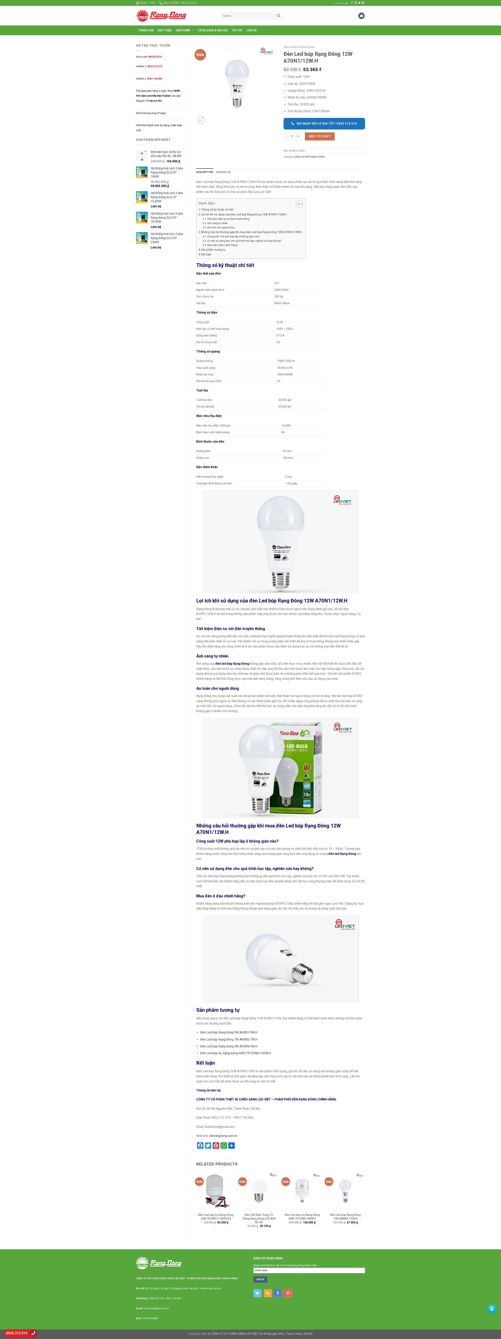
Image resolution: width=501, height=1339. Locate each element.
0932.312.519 (16, 1333)
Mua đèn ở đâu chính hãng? (222, 245)
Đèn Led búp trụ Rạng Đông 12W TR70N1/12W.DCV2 (215, 1216)
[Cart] (361, 16)
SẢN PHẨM (183, 30)
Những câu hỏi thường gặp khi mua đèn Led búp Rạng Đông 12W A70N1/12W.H (251, 232)
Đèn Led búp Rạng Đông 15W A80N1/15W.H (345, 1216)
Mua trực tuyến (341, 3)
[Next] (365, 1203)
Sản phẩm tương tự (213, 249)
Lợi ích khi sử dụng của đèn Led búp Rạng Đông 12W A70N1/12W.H (243, 214)
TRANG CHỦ (146, 30)
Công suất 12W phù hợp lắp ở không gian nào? (233, 236)
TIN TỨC (237, 30)
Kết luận (206, 254)
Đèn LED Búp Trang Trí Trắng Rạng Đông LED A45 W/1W (259, 1218)
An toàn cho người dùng (220, 227)
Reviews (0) (223, 172)
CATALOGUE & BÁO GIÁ (213, 30)
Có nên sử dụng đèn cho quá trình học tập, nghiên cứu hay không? (244, 240)
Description (204, 172)
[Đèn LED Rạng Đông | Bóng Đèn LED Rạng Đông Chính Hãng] (175, 16)
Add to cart (320, 136)
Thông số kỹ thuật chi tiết (217, 209)
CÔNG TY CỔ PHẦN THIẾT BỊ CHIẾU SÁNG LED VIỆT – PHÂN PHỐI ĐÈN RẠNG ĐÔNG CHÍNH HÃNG (266, 1099)
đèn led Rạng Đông (342, 854)
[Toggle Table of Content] (297, 204)
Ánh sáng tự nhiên (217, 223)
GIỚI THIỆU (165, 30)
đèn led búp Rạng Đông (232, 663)
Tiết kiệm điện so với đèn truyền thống (228, 218)
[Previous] (196, 1203)
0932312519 (155, 56)
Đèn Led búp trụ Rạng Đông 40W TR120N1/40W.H (302, 1216)
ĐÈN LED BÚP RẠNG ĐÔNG (299, 47)
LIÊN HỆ (252, 30)
